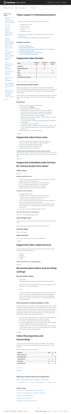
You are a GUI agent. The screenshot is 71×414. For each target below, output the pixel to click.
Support (16, 7)
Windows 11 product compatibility (25, 395)
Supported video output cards (26, 50)
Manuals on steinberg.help (37, 382)
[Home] (15, 2)
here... (24, 36)
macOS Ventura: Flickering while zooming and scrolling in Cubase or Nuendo (9, 93)
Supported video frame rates (26, 47)
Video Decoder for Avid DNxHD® (29, 89)
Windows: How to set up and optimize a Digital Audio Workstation (9, 20)
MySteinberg (50, 2)
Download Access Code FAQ (24, 398)
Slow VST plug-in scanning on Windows (9, 73)
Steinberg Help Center (8, 7)
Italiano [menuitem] (65, 411)
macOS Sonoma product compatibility (9, 79)
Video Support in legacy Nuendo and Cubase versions (30, 390)
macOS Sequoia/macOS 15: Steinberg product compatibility (9, 65)
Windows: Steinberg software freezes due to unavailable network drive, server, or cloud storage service (9, 43)
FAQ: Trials (7, 25)
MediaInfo (30, 343)
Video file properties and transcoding (28, 54)
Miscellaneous (23, 7)
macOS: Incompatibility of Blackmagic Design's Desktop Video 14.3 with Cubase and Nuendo (9, 55)
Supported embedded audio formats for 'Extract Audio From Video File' (37, 49)
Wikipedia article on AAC (32, 214)
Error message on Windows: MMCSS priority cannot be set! (9, 85)
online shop (21, 91)
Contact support (51, 382)
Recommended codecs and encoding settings (30, 52)
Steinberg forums (22, 382)
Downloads (57, 2)
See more (6, 99)
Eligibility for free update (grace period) (26, 400)
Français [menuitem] (61, 411)
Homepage (63, 2)
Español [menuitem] (55, 411)
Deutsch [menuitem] (50, 411)
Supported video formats (25, 45)
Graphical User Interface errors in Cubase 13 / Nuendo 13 (31, 393)
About (25, 411)
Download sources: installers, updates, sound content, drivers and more (9, 31)
